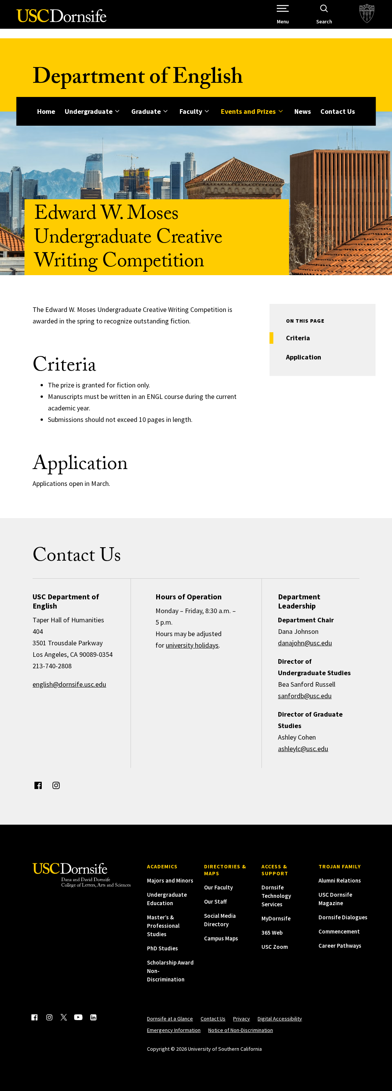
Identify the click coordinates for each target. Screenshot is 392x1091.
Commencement (339, 931)
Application (303, 357)
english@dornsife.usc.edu (69, 684)
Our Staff (215, 901)
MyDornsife (276, 918)
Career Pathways (339, 945)
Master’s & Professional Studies (163, 926)
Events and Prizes (248, 111)
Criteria (298, 337)
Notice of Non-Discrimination (240, 1030)
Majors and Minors (170, 880)
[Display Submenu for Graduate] (165, 111)
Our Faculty (218, 887)
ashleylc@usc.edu (303, 748)
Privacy (241, 1018)
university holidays (192, 645)
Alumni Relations (339, 880)
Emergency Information (174, 1030)
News (302, 111)
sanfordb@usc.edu (305, 695)
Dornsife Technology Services (276, 896)
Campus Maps (221, 938)
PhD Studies (162, 948)
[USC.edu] (367, 14)
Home (46, 111)
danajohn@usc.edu (305, 642)
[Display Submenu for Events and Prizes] (280, 111)
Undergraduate (89, 111)
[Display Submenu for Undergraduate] (117, 111)
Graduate (146, 111)
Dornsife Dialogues (343, 917)
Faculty (191, 111)
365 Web (272, 932)
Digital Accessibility (280, 1018)
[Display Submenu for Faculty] (207, 111)
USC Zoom (274, 946)
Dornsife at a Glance (170, 1018)
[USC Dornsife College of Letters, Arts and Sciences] (61, 20)
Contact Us (337, 111)
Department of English (138, 79)
